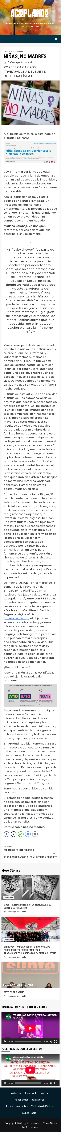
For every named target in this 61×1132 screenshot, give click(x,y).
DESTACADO (9, 52)
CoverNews (50, 1123)
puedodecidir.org (17, 618)
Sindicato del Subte (42, 1106)
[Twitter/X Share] (13, 834)
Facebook (31, 1093)
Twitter (43, 1093)
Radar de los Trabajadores (29, 1099)
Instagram (16, 1093)
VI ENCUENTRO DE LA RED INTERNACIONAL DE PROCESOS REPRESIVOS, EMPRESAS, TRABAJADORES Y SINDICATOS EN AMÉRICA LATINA (30, 950)
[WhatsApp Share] (21, 834)
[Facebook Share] (6, 834)
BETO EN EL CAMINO (14, 992)
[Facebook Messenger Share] (28, 834)
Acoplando (27, 62)
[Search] (56, 39)
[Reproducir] (5, 1041)
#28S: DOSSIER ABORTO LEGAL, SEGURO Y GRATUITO (30, 855)
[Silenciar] (50, 1041)
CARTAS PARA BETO (12, 985)
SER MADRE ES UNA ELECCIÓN (19, 848)
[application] (30, 1028)
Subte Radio (29, 1112)
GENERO (20, 52)
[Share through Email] (35, 834)
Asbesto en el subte (17, 1106)
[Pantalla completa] (55, 1041)
